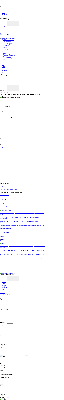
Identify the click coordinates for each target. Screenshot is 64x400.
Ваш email (1, 324)
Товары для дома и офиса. (5, 71)
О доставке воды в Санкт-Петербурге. (5, 189)
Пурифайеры (5, 62)
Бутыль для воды (5, 64)
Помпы (4, 59)
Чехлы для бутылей (5, 63)
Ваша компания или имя (3, 344)
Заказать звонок (2, 398)
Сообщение (1, 347)
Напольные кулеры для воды (7, 41)
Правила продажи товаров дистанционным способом (8, 290)
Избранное (3, 15)
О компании (3, 13)
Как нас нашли (2, 370)
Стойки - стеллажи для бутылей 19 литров (8, 44)
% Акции (3, 72)
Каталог (3, 50)
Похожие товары (4, 146)
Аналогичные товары (4, 91)
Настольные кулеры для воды (7, 57)
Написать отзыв (2, 186)
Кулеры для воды (4, 39)
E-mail (1, 368)
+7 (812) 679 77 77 (2, 293)
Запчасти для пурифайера (6, 45)
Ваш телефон (2, 325)
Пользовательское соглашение (5, 287)
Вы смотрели (3, 147)
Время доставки (2, 373)
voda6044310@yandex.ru (14, 305)
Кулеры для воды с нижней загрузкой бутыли (9, 55)
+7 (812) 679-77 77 (2, 74)
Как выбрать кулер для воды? (13, 189)
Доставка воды (4, 53)
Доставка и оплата (4, 69)
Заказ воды (3, 67)
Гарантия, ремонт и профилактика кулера (8, 60)
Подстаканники (5, 42)
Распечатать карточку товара (4, 92)
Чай (0, 91)
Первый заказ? (2, 371)
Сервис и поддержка (4, 14)
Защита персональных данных (5, 286)
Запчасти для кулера (5, 61)
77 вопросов (3, 66)
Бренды (3, 289)
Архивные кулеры (5, 47)
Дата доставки (2, 372)
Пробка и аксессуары (6, 49)
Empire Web (5, 310)
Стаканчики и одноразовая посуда (7, 43)
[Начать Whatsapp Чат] (0, 298)
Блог (2, 51)
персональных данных (7, 349)
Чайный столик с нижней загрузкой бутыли (8, 40)
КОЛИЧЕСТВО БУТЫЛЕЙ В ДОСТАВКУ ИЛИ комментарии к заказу (9, 374)
